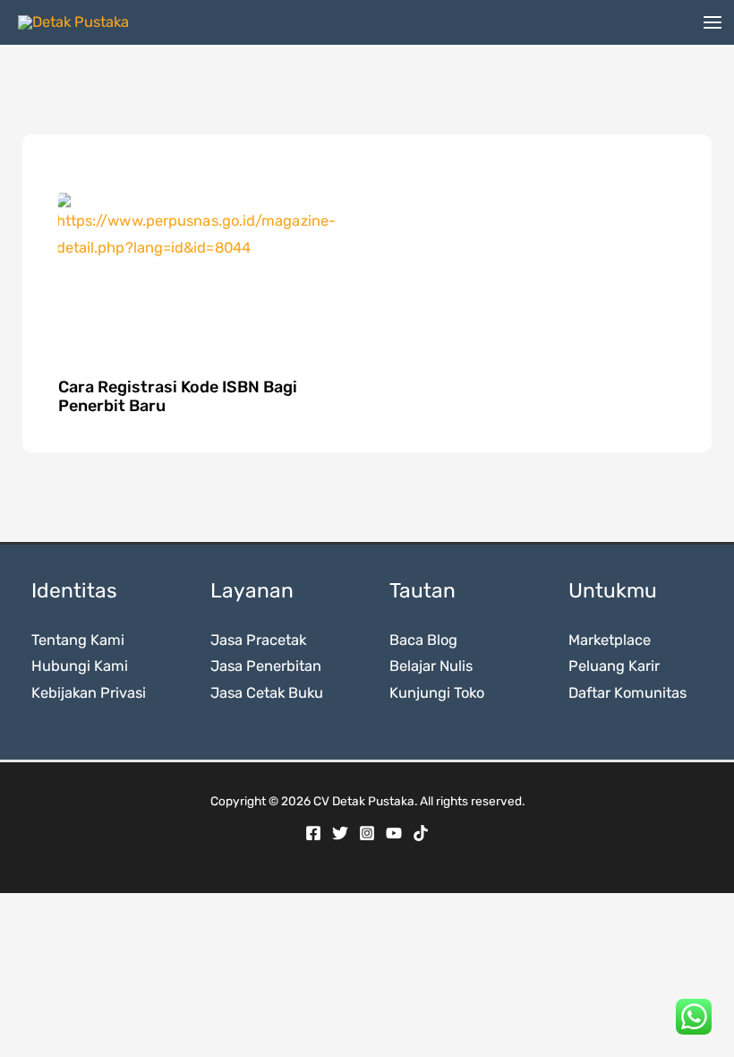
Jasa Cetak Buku (266, 692)
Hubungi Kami (79, 666)
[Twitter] (340, 833)
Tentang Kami (77, 640)
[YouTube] (394, 833)
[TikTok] (421, 833)
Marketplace (609, 640)
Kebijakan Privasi (88, 692)
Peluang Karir (614, 666)
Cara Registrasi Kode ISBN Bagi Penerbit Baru (177, 397)
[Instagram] (367, 833)
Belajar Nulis (431, 666)
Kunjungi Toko (436, 692)
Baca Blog (423, 640)
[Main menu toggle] (712, 23)
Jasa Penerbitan (265, 666)
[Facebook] (313, 833)
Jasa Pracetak (258, 640)
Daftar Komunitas (627, 692)
